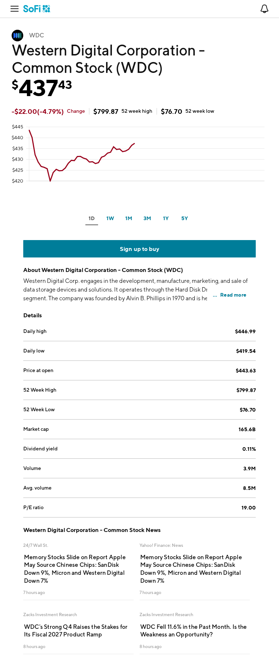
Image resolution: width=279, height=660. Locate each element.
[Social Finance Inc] (37, 9)
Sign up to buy (139, 248)
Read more (233, 295)
